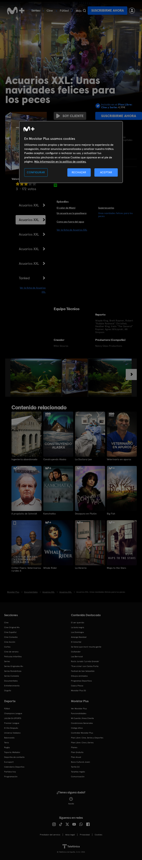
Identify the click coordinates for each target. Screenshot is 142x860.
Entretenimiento (12, 685)
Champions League (13, 713)
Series (35, 10)
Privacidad (85, 834)
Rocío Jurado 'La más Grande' (85, 661)
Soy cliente (73, 116)
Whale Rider (50, 568)
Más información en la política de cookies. (60, 161)
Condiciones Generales (82, 723)
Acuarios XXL (29, 205)
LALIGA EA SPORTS (12, 718)
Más (79, 10)
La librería (80, 568)
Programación (10, 776)
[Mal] (22, 184)
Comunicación (78, 776)
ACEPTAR (106, 172)
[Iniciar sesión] (132, 11)
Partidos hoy (10, 771)
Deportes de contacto (14, 757)
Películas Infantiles (13, 656)
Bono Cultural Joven (80, 762)
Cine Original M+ (12, 627)
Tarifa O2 (75, 767)
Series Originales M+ (13, 666)
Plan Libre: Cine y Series (82, 742)
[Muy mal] (18, 184)
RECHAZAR (79, 172)
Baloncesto (9, 737)
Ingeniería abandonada (24, 459)
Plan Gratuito (77, 752)
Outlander (76, 651)
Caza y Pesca (77, 685)
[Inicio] (15, 10)
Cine (50, 10)
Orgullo (7, 690)
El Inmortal (76, 642)
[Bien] (30, 184)
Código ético (77, 728)
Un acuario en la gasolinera (71, 213)
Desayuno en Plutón (86, 513)
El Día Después (11, 728)
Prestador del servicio (50, 834)
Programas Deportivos (81, 681)
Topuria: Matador (12, 752)
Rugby (7, 747)
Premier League (11, 723)
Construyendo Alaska (54, 459)
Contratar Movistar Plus (82, 733)
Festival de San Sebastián (83, 671)
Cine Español (10, 632)
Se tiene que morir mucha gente (86, 647)
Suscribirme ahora (107, 10)
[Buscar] (84, 10)
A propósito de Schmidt (24, 513)
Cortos (7, 647)
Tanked (24, 278)
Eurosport (9, 762)
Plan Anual (76, 757)
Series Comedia (11, 676)
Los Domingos (77, 632)
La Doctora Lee (83, 459)
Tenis (6, 742)
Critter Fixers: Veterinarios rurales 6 (26, 569)
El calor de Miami (66, 207)
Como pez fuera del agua (70, 221)
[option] (36, 378)
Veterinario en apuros (119, 459)
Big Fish (111, 513)
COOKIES (98, 834)
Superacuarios (106, 207)
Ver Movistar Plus (79, 708)
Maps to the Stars (116, 568)
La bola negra (77, 627)
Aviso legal (70, 834)
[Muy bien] (34, 184)
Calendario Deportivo (14, 767)
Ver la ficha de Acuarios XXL (72, 229)
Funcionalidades (78, 713)
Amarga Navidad (78, 637)
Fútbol (64, 10)
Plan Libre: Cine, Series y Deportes (87, 737)
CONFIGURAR (36, 172)
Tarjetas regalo (78, 771)
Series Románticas (12, 671)
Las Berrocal (77, 656)
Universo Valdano (12, 733)
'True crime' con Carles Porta (84, 666)
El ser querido (77, 622)
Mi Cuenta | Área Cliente (82, 718)
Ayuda (71, 803)
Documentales (11, 681)
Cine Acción (9, 642)
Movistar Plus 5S (78, 690)
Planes (74, 747)
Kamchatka (49, 513)
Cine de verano (11, 651)
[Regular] (26, 184)
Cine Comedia (10, 637)
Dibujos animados (79, 676)
